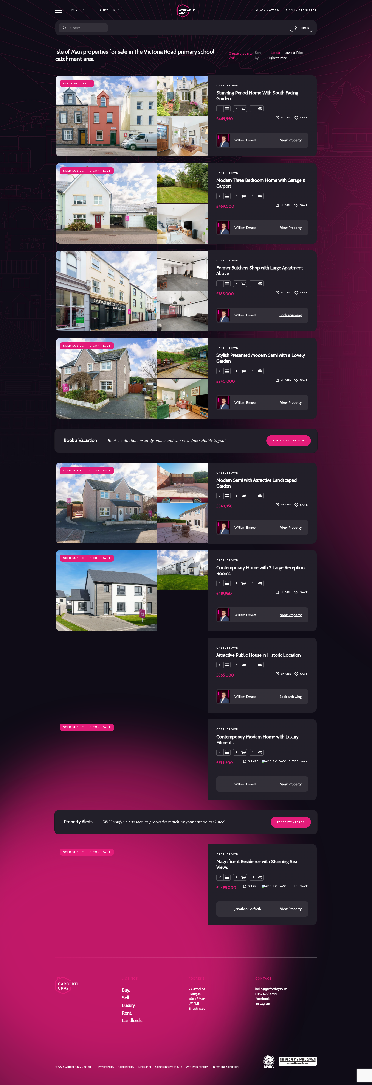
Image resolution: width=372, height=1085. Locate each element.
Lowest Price (294, 53)
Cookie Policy (126, 1066)
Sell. (87, 10)
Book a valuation (288, 440)
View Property (291, 140)
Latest (275, 53)
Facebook (262, 999)
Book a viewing (290, 315)
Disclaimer (144, 1066)
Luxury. (102, 10)
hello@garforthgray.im (271, 989)
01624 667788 (267, 10)
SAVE (304, 117)
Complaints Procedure (168, 1066)
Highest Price (277, 58)
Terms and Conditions (225, 1066)
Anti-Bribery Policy (197, 1066)
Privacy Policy (106, 1066)
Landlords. (132, 1020)
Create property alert (241, 55)
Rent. (118, 10)
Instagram (262, 1003)
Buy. (75, 10)
